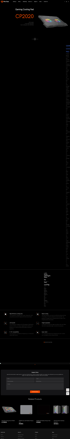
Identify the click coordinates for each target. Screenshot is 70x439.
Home (2, 434)
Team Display (20, 436)
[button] (2, 413)
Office (36, 436)
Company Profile (20, 434)
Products (2, 436)
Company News (54, 434)
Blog (53, 438)
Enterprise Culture (21, 438)
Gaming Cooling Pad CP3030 (8, 420)
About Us (2, 438)
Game (36, 434)
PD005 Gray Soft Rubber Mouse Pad (26, 421)
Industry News (54, 436)
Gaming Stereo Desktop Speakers (59, 421)
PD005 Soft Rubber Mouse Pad (43, 420)
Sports (36, 438)
